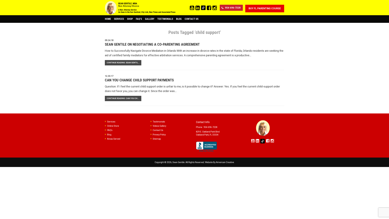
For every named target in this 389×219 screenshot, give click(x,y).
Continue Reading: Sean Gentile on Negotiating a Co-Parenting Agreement (124, 63)
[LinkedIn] (197, 8)
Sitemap (157, 139)
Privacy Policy (159, 134)
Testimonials (159, 121)
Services (111, 121)
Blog (109, 134)
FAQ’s (109, 130)
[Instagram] (214, 8)
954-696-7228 (233, 7)
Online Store (113, 126)
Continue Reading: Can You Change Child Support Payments (124, 98)
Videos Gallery (159, 126)
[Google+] (203, 7)
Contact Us (158, 130)
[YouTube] (192, 8)
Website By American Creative (219, 162)
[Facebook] (209, 8)
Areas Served (113, 139)
